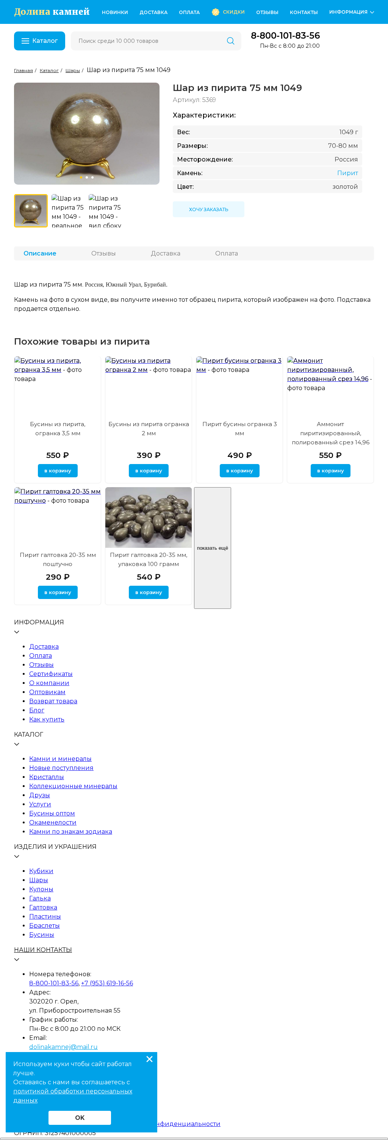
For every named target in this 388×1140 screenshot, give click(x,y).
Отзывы (267, 12)
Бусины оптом (52, 813)
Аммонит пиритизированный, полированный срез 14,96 (330, 433)
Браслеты (44, 925)
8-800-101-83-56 (285, 35)
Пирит (347, 173)
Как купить (46, 719)
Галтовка (43, 907)
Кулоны (41, 889)
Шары (38, 880)
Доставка (153, 12)
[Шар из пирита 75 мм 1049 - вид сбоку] (105, 211)
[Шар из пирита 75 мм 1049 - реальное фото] (68, 211)
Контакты (304, 12)
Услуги (40, 804)
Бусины (41, 934)
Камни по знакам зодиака (70, 831)
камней (52, 12)
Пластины (45, 916)
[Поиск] (231, 41)
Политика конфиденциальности (168, 1123)
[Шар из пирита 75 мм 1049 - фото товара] (31, 211)
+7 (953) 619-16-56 (107, 983)
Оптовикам (47, 692)
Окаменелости (53, 822)
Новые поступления (61, 767)
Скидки (234, 12)
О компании (49, 683)
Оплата (189, 12)
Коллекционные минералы (73, 786)
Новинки (115, 12)
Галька (40, 898)
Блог (36, 710)
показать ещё (212, 548)
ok (79, 1117)
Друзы (39, 795)
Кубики (41, 871)
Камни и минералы (60, 758)
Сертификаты (51, 673)
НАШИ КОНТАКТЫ (43, 949)
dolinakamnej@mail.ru (63, 1047)
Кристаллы (46, 777)
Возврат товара (53, 701)
